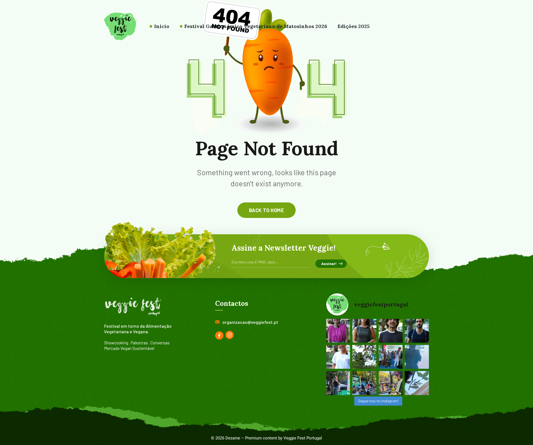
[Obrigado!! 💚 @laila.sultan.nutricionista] (364, 331)
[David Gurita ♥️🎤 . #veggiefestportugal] (417, 357)
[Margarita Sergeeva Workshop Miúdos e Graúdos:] (417, 383)
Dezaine (232, 438)
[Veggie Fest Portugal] (120, 26)
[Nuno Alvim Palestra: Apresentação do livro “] (338, 383)
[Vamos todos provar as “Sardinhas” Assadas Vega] (364, 383)
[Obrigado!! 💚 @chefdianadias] (338, 331)
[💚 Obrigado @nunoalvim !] (417, 331)
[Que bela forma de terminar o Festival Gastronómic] (391, 357)
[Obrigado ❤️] (338, 357)
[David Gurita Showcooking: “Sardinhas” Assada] (391, 383)
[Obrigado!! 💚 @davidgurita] (391, 331)
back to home (266, 210)
